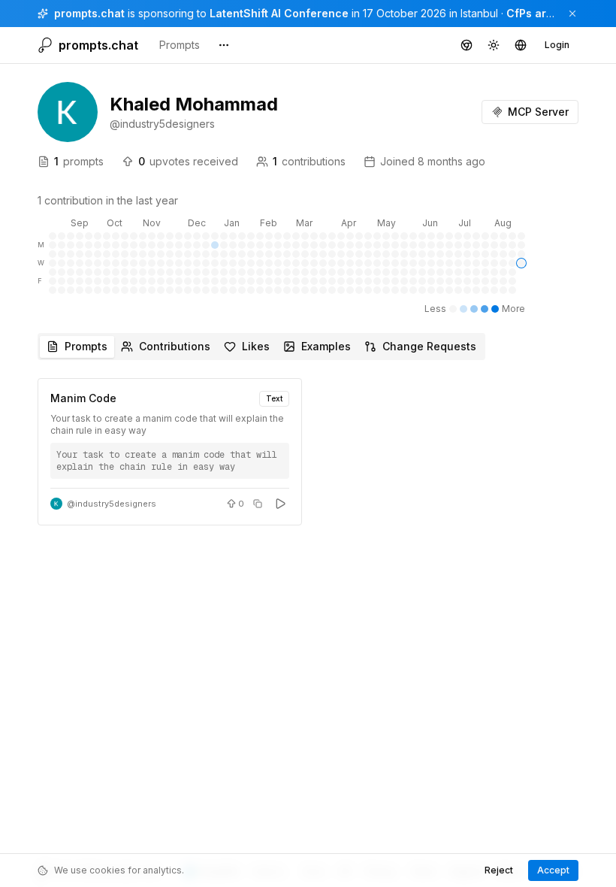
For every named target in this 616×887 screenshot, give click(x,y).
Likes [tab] (256, 346)
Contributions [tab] (174, 346)
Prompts (179, 44)
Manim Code (83, 398)
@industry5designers (111, 503)
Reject (499, 870)
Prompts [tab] (86, 346)
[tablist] (261, 346)
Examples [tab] (326, 346)
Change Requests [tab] (429, 346)
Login (557, 44)
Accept (553, 870)
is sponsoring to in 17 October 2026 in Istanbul (276, 13)
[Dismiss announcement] (572, 14)
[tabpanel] (308, 451)
